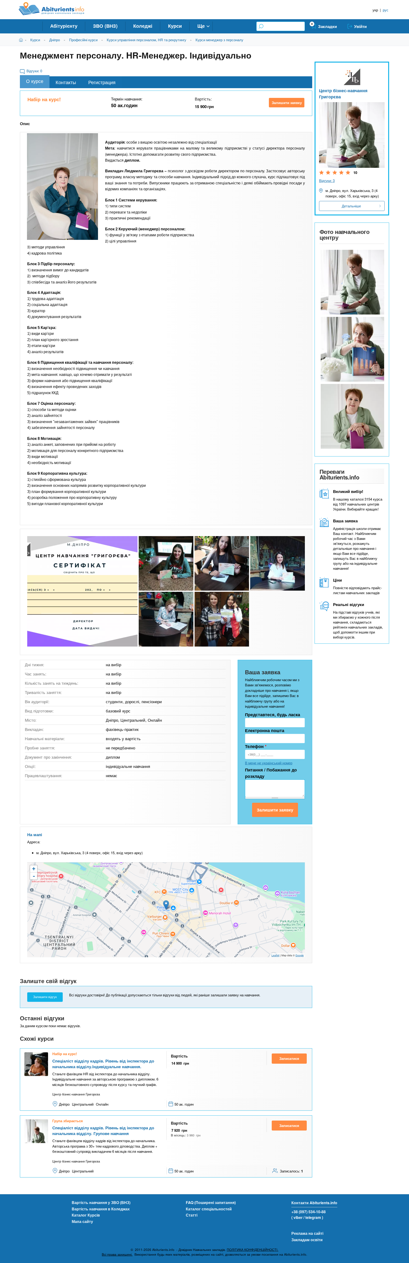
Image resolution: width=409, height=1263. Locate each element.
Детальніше (351, 205)
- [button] (34, 876)
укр (375, 9)
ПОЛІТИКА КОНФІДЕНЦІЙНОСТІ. (252, 1249)
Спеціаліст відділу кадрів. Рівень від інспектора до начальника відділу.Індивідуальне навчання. (103, 1063)
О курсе (34, 81)
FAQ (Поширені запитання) (211, 1202)
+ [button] (33, 869)
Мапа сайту (82, 1221)
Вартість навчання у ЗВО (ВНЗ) (101, 1202)
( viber (296, 1217)
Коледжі (142, 25)
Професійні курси (83, 39)
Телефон (256, 746)
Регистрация (102, 82)
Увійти (360, 26)
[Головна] (57, 8)
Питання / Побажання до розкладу (271, 773)
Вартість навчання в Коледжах (101, 1209)
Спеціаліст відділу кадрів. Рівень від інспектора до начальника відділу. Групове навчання (103, 1130)
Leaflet (275, 955)
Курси (175, 25)
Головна (22, 39)
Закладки (327, 26)
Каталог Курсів (86, 1215)
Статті (191, 1215)
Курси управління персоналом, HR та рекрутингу (146, 39)
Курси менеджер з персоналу (219, 39)
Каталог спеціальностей (209, 1209)
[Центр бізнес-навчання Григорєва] (352, 282)
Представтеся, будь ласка (272, 714)
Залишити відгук (45, 997)
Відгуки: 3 (327, 180)
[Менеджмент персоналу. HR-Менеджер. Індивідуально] (62, 186)
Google (299, 955)
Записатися (289, 1058)
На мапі (34, 834)
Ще (201, 25)
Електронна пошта (264, 730)
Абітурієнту (63, 25)
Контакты (66, 82)
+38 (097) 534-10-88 (308, 1211)
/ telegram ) (313, 1217)
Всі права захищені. (117, 1254)
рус (385, 9)
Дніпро (54, 39)
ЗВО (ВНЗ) (105, 25)
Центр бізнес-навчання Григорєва (343, 93)
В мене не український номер (268, 762)
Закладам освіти (307, 1239)
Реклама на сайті (307, 1233)
